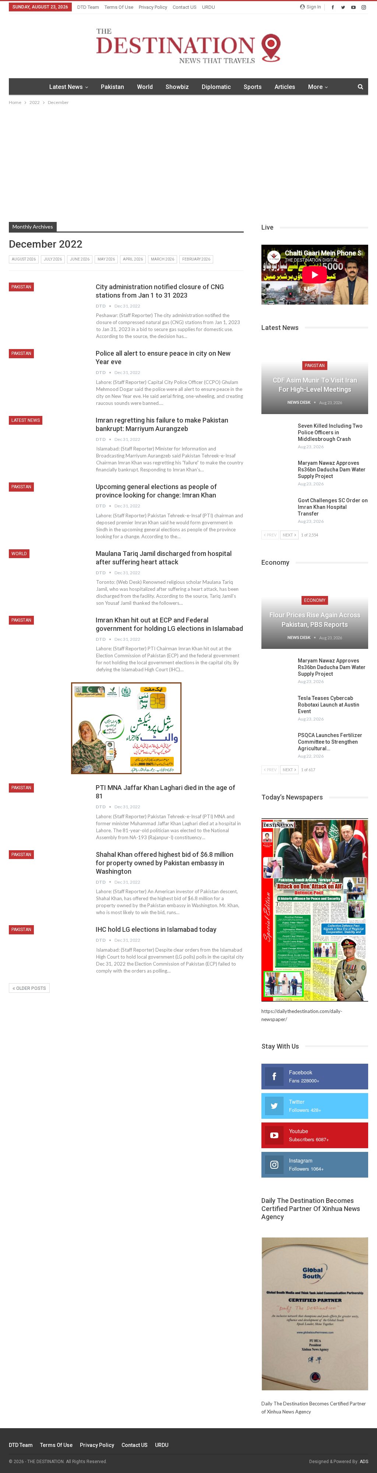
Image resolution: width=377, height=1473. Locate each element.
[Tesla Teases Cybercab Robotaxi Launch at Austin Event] (277, 706)
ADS (364, 1461)
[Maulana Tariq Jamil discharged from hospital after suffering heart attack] (47, 574)
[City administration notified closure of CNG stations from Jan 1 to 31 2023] (47, 307)
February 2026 (196, 259)
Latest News (66, 86)
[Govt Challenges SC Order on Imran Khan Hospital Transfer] (277, 509)
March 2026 (162, 259)
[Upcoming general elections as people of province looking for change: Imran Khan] (47, 507)
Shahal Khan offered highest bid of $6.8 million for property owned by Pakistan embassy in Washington (164, 863)
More (315, 86)
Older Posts (30, 988)
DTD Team (88, 7)
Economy (314, 600)
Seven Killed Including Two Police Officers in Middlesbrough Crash (330, 432)
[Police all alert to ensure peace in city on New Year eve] (47, 373)
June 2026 (79, 259)
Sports (253, 86)
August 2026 (24, 259)
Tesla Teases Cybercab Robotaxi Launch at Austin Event (328, 704)
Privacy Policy (153, 7)
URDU (208, 7)
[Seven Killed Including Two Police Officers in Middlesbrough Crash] (277, 434)
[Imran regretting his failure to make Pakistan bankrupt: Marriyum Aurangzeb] (47, 440)
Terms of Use (119, 7)
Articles (285, 86)
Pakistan (112, 86)
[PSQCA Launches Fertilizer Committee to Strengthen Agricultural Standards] (277, 743)
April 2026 (133, 259)
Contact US (185, 7)
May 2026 (106, 259)
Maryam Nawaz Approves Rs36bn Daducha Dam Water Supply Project (332, 469)
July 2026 (53, 259)
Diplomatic (216, 86)
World (145, 86)
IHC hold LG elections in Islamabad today (156, 929)
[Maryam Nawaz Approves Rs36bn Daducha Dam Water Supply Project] (277, 471)
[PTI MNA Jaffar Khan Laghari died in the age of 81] (47, 808)
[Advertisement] (188, 161)
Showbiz (177, 86)
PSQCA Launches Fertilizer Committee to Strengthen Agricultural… (330, 741)
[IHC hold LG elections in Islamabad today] (47, 949)
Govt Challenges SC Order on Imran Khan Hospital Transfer (333, 507)
